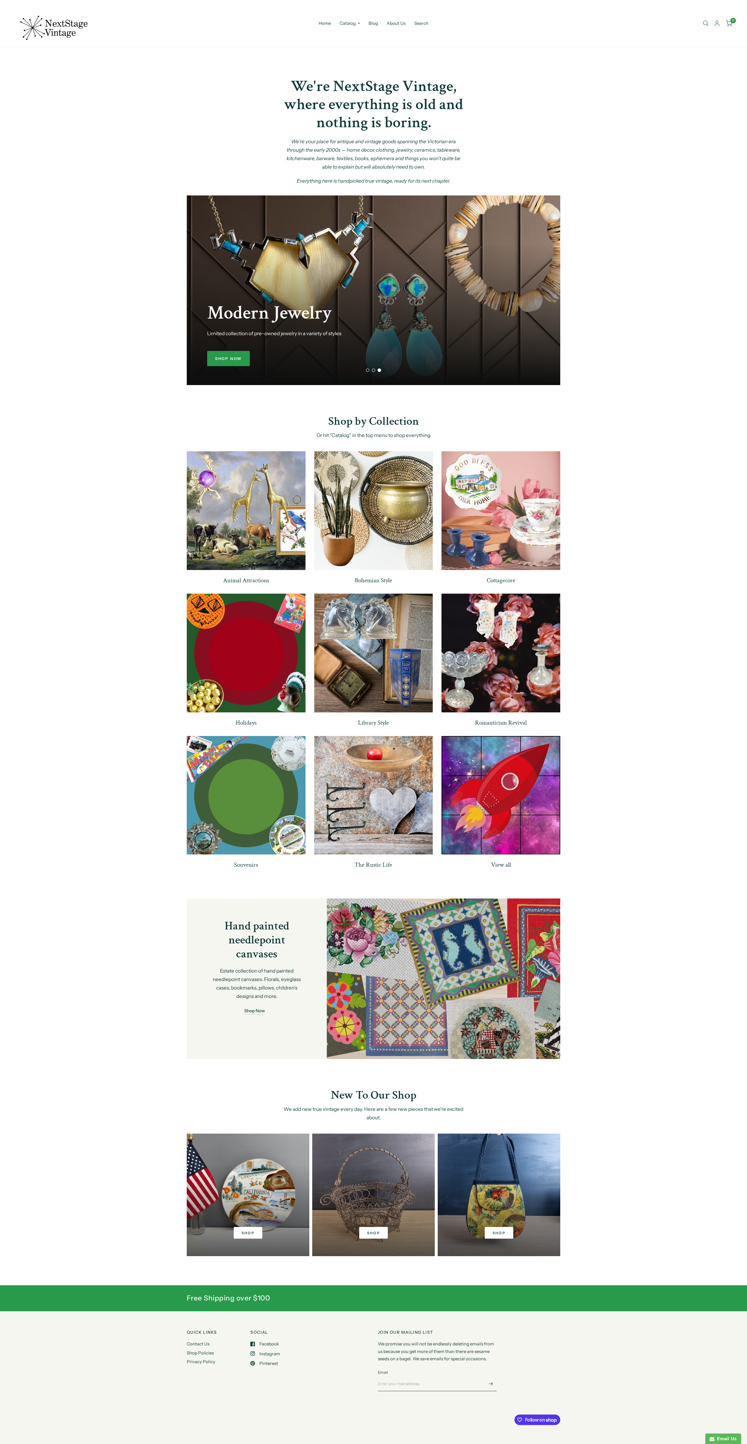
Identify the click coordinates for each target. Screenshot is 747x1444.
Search (421, 23)
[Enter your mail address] (491, 1383)
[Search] (705, 23)
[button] (228, 358)
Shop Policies (200, 1353)
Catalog (348, 23)
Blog (373, 23)
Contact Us (198, 1344)
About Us (396, 23)
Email (383, 1372)
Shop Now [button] (254, 1010)
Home (325, 23)
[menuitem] (324, 23)
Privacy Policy (201, 1361)
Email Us (725, 1438)
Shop (248, 1233)
